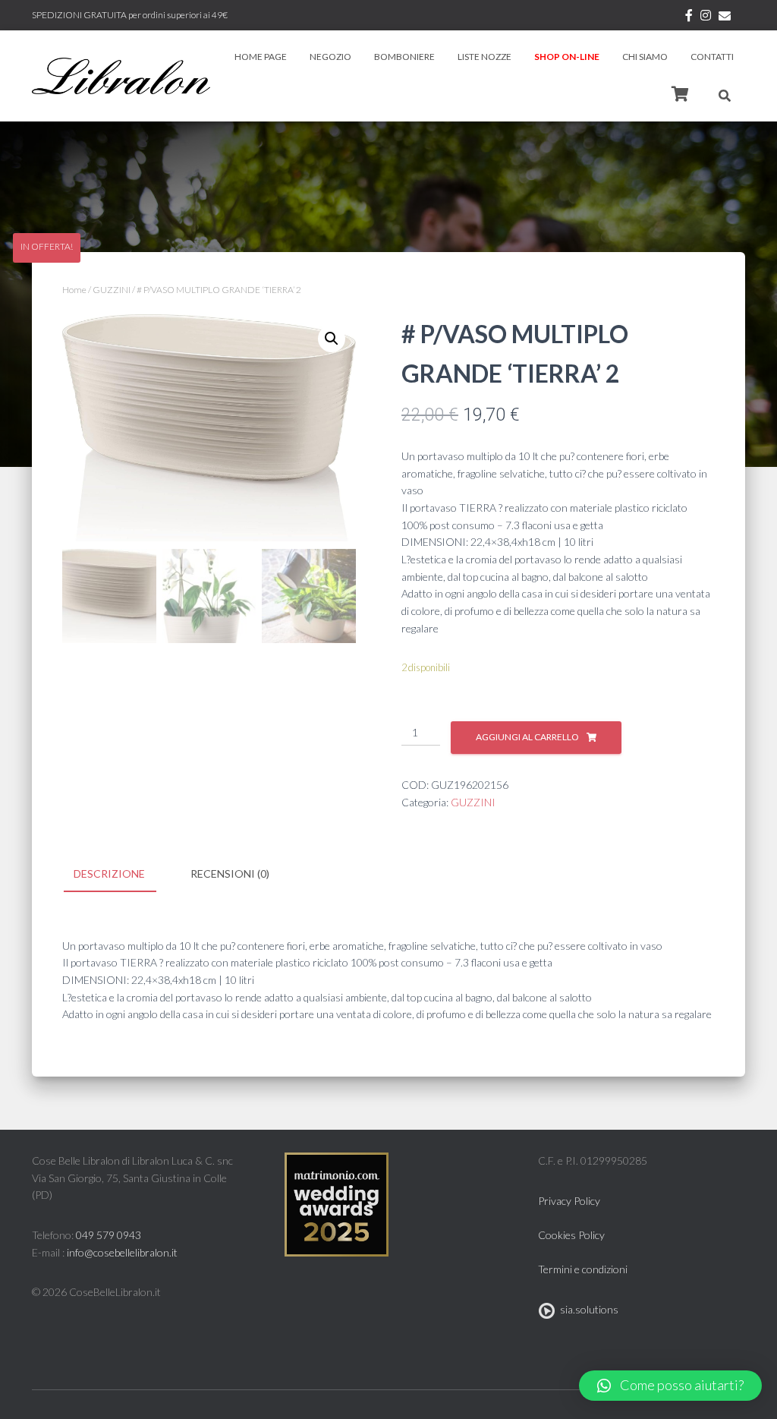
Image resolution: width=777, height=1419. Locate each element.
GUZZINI (112, 289)
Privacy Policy (569, 1200)
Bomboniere (404, 56)
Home (74, 289)
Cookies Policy (571, 1234)
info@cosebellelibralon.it (122, 1252)
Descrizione (109, 873)
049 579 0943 (108, 1234)
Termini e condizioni (583, 1269)
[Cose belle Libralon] (121, 76)
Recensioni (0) (229, 873)
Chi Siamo (645, 56)
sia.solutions (586, 1309)
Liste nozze (484, 56)
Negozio (330, 56)
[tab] (120, 874)
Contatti (712, 56)
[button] (670, 1385)
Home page (260, 56)
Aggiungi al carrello (527, 737)
